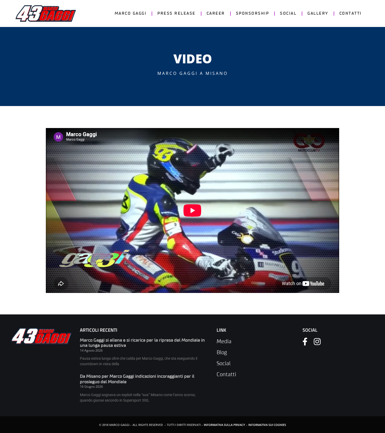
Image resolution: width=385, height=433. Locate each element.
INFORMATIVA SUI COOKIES (267, 425)
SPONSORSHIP (252, 13)
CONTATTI (350, 13)
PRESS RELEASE (176, 13)
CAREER (216, 13)
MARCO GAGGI (131, 13)
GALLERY (317, 13)
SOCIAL (288, 13)
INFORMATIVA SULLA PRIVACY (224, 425)
